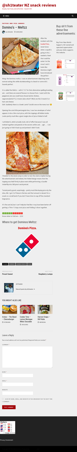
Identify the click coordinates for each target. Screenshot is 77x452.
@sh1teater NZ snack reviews (29, 5)
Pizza (15, 23)
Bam (40, 449)
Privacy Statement (6, 440)
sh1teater (10, 32)
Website (5, 390)
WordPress (32, 449)
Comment (6, 344)
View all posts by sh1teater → (25, 289)
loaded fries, (45, 44)
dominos (12, 264)
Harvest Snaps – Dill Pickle (44, 318)
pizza (29, 264)
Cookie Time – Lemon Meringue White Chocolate (26, 319)
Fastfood (5, 23)
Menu (7, 16)
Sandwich (21, 23)
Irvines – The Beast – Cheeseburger (9, 318)
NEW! (11, 23)
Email (4, 381)
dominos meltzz (21, 264)
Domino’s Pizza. (27, 228)
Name (4, 372)
